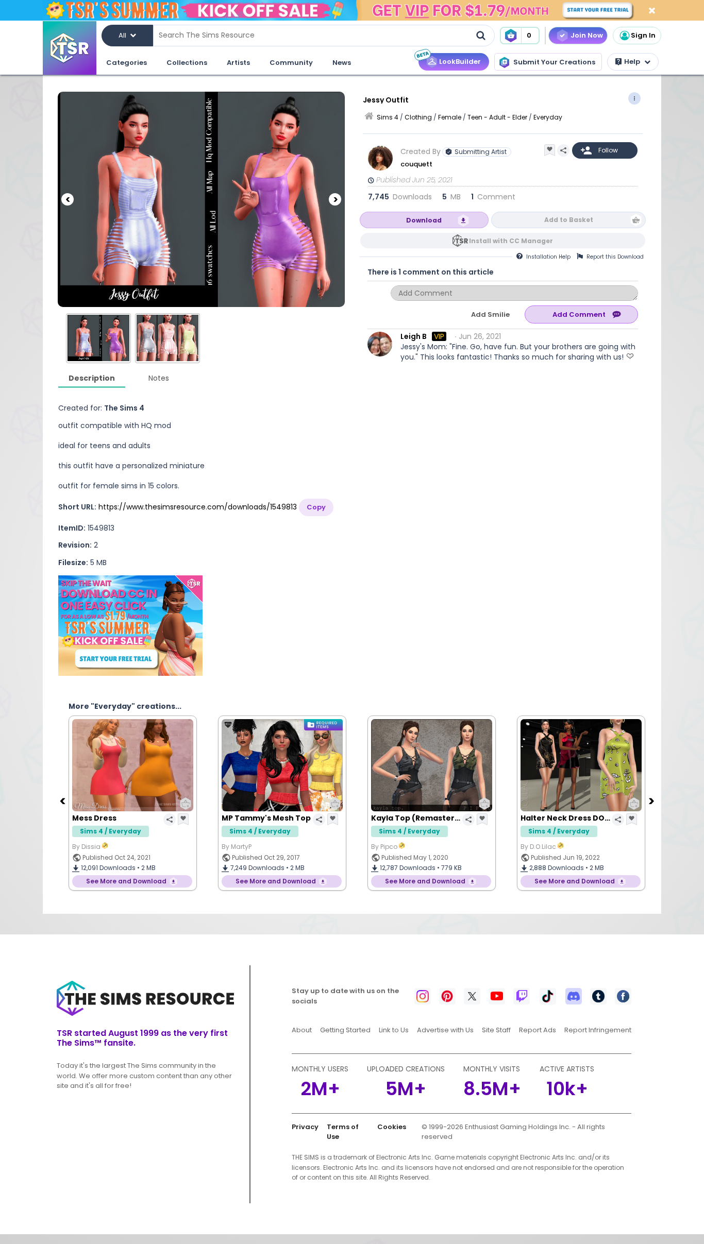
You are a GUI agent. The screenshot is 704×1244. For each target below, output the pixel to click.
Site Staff (496, 1030)
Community (291, 62)
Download (424, 220)
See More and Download (126, 881)
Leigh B (413, 336)
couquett (416, 164)
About (302, 1030)
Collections (186, 62)
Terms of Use (343, 1132)
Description (92, 378)
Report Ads (537, 1030)
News (341, 62)
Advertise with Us (445, 1030)
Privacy (305, 1127)
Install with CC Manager (511, 240)
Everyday (547, 117)
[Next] (335, 199)
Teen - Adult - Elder (497, 117)
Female (449, 117)
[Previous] (67, 199)
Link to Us (394, 1030)
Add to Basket (568, 219)
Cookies (391, 1127)
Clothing (418, 117)
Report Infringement (597, 1030)
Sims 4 (387, 117)
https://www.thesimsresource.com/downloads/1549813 (197, 507)
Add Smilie (490, 314)
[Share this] (563, 150)
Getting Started (345, 1030)
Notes (158, 378)
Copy (316, 507)
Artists (238, 62)
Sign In (643, 35)
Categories (126, 62)
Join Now (587, 35)
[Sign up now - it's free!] (130, 625)
